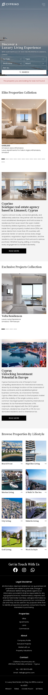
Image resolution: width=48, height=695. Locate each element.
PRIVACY (8, 689)
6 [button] (23, 160)
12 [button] (2, 163)
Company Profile (24, 640)
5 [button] (19, 160)
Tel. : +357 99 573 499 (24, 669)
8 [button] (31, 160)
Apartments (24, 622)
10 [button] (39, 160)
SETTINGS (39, 689)
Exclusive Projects (24, 644)
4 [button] (15, 160)
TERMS (16, 689)
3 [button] (10, 160)
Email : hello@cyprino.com (24, 673)
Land (24, 625)
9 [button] (35, 160)
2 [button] (6, 160)
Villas (24, 618)
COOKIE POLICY (27, 689)
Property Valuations (24, 650)
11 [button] (43, 160)
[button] (13, 59)
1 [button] (2, 160)
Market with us (24, 647)
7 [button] (27, 160)
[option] (24, 129)
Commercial (24, 629)
